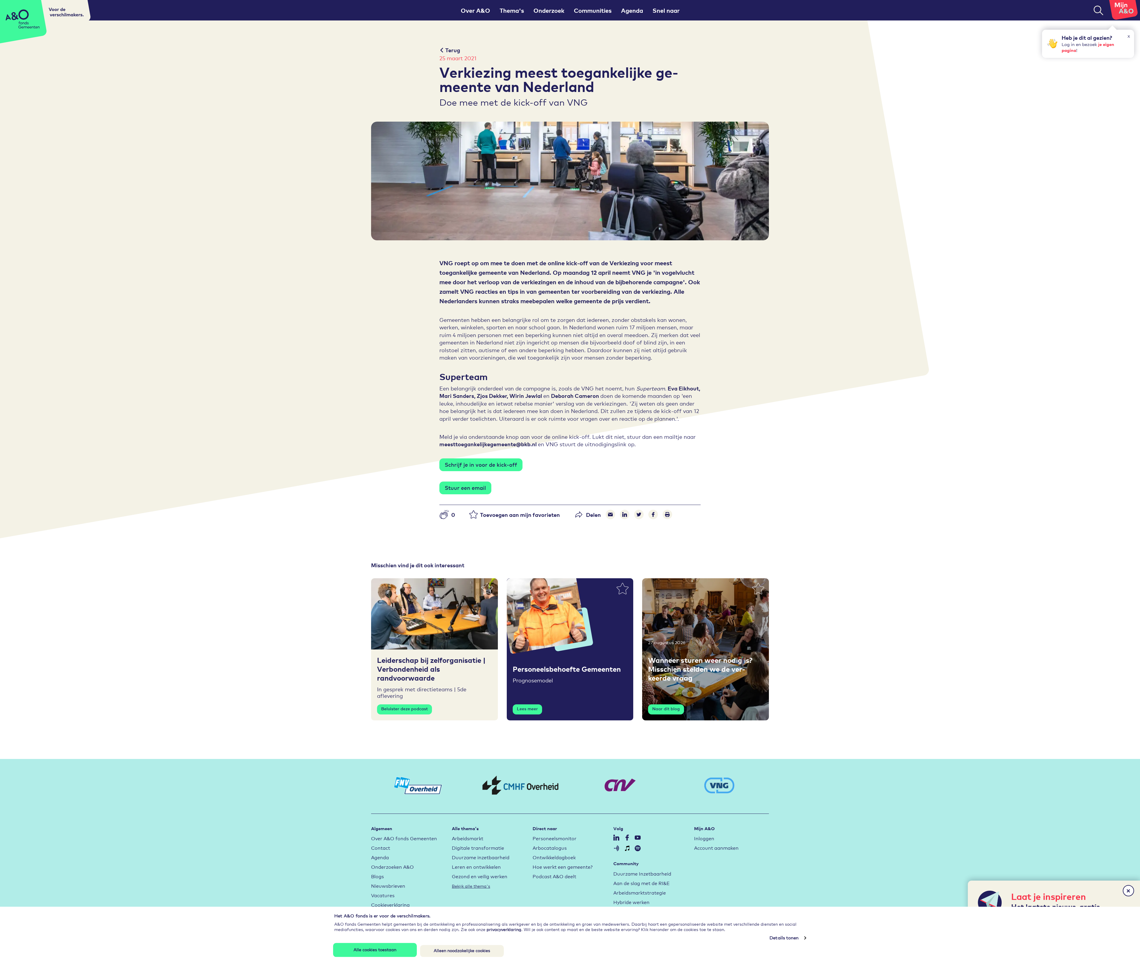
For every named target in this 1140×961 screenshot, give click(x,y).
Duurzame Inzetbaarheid (642, 873)
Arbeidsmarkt (467, 838)
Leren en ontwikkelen (476, 866)
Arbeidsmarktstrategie (639, 892)
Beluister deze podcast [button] (404, 708)
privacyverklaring (504, 929)
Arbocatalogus (550, 847)
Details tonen (784, 938)
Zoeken (1098, 10)
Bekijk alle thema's (471, 886)
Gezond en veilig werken (479, 876)
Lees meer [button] (527, 708)
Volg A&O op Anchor (616, 848)
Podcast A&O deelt (554, 876)
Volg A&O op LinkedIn (616, 838)
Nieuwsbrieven (388, 885)
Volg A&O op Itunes (627, 848)
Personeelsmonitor (555, 838)
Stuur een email (465, 487)
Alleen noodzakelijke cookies (462, 950)
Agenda (632, 10)
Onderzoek (548, 10)
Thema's (512, 10)
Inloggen (704, 838)
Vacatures (383, 895)
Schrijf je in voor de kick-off (481, 464)
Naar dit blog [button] (666, 708)
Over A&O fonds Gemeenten (404, 838)
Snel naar (666, 10)
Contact (380, 847)
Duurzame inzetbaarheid (480, 857)
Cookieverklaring (390, 904)
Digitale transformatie (478, 847)
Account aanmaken (716, 847)
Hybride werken (631, 901)
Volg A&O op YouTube (638, 838)
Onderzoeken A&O (392, 866)
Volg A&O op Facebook (627, 838)
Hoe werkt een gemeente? (563, 866)
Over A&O (475, 10)
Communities (593, 10)
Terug (452, 50)
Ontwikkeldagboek (554, 857)
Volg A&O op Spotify (638, 848)
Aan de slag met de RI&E (641, 882)
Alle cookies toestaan (375, 949)
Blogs (377, 876)
